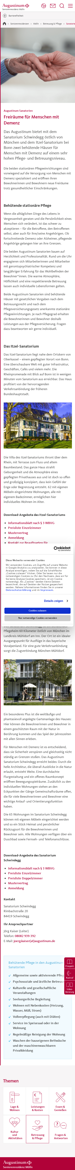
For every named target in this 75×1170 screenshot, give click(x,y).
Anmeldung (16, 537)
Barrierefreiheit (16, 15)
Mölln (36, 23)
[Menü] (70, 6)
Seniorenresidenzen (19, 23)
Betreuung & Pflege (52, 23)
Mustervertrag (18, 533)
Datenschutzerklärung (19, 590)
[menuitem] (44, 6)
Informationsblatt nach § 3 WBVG (31, 523)
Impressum (46, 590)
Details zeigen (53, 600)
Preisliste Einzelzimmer (24, 528)
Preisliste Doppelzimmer (25, 878)
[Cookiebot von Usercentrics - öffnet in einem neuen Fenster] (54, 548)
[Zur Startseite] (4, 23)
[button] (53, 6)
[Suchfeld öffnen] (62, 6)
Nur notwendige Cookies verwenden (37, 618)
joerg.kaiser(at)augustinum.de (34, 941)
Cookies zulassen (37, 610)
